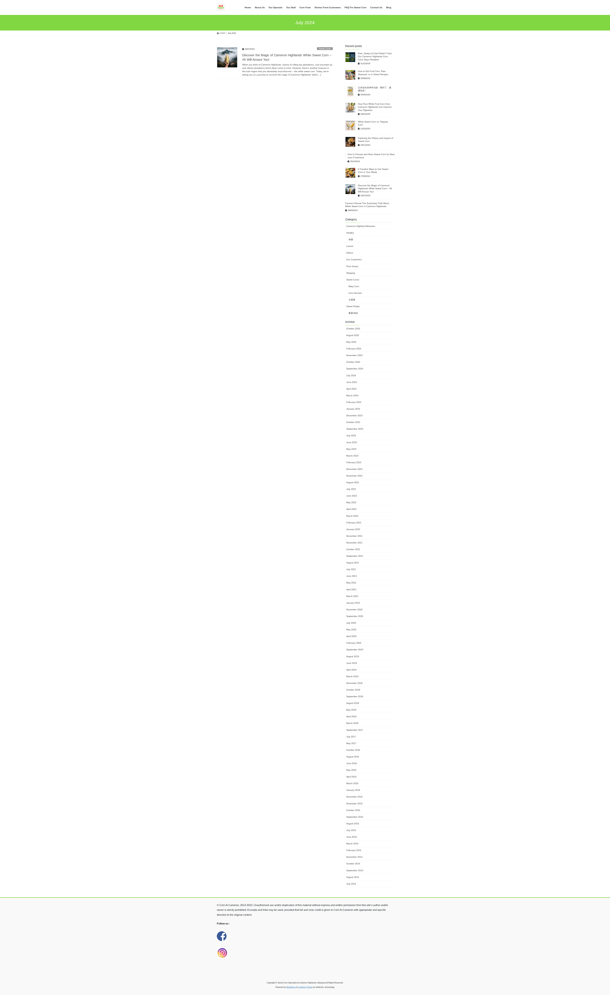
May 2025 (351, 342)
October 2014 (353, 863)
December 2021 (354, 536)
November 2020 (354, 609)
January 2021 (353, 603)
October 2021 (353, 549)
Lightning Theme (305, 987)
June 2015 (351, 837)
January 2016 (353, 790)
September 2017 (354, 730)
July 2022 (351, 489)
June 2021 (351, 576)
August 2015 (352, 823)
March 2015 (352, 843)
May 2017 (351, 743)
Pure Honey (352, 266)
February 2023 (353, 462)
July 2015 (351, 830)
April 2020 (351, 636)
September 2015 (354, 817)
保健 (351, 239)
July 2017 (351, 736)
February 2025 (353, 348)
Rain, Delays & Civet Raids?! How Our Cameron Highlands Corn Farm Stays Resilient (375, 56)
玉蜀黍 (352, 299)
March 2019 (352, 676)
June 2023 (351, 442)
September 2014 (354, 870)
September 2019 (354, 649)
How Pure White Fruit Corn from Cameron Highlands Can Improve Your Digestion (375, 107)
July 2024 (351, 375)
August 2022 (352, 482)
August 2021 (352, 562)
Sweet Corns (325, 49)
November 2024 (354, 355)
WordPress (291, 987)
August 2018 (352, 703)
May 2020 (351, 629)
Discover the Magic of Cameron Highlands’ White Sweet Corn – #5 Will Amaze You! (375, 188)
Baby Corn (354, 286)
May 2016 (351, 770)
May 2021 (351, 582)
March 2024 (352, 395)
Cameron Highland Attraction (360, 226)
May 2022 (351, 502)
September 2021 (354, 556)
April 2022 (351, 509)
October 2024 (353, 362)
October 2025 (353, 328)
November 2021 (354, 542)
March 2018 (352, 723)
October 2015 (353, 810)
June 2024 (351, 382)
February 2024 (353, 402)
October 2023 (353, 422)
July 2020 (351, 623)
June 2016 (351, 763)
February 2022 (353, 522)
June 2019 (351, 663)
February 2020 (353, 643)
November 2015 (354, 803)
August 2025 (352, 335)
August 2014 (352, 877)
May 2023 (351, 449)
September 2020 (354, 616)
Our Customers (354, 259)
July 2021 (351, 569)
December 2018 (354, 683)
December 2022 (354, 469)
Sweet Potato (353, 306)
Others (349, 253)
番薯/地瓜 (353, 313)
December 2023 (354, 415)
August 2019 (352, 656)
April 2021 (351, 589)
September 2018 (354, 696)
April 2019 (351, 669)
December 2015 (354, 796)
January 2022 (353, 529)
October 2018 (353, 689)
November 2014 (354, 857)
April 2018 (351, 716)
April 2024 (351, 389)
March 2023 (352, 455)
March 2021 (352, 596)
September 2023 (354, 429)
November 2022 (354, 475)
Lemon (349, 246)
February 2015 (353, 850)
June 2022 (351, 495)
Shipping (350, 273)
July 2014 (351, 884)
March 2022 (352, 516)
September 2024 (354, 368)
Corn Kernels (355, 293)
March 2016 (352, 783)
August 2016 (352, 756)
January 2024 (353, 409)
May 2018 (351, 710)
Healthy (350, 233)
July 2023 (351, 435)
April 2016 (351, 776)
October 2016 (353, 750)
